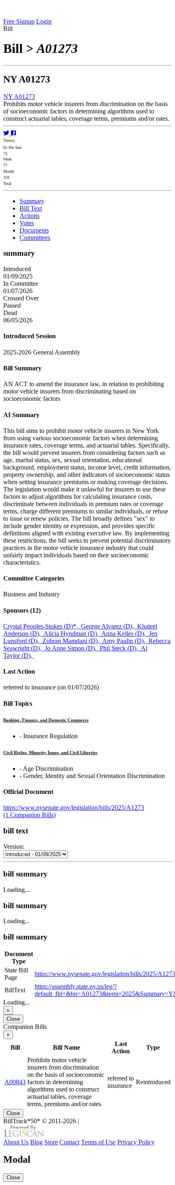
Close (13, 1019)
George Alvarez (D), (109, 626)
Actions (29, 215)
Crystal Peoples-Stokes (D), (42, 626)
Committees (35, 237)
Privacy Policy (136, 1142)
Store (51, 1142)
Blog (36, 1142)
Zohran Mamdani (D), (72, 640)
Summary (32, 201)
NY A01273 (19, 96)
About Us (15, 1142)
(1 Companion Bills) (29, 814)
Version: (13, 846)
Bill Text (31, 208)
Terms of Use (98, 1142)
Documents (34, 230)
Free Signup (19, 21)
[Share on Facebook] (13, 133)
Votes (27, 223)
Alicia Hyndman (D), (72, 633)
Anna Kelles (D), (125, 633)
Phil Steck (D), (120, 648)
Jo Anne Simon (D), (72, 648)
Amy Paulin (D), (125, 640)
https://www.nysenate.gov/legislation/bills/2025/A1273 (73, 807)
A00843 (15, 1081)
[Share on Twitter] (7, 133)
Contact (69, 1142)
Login (44, 21)
